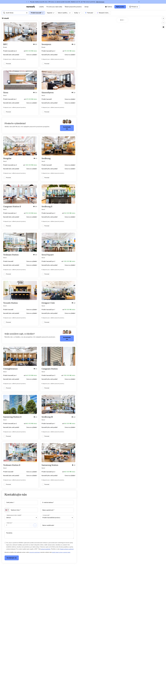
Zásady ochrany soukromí (66, 549)
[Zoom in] (163, 18)
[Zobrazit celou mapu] (163, 27)
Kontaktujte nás (67, 128)
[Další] (28, 2)
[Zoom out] (163, 22)
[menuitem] (41, 6)
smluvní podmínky (45, 549)
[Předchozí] (27, 2)
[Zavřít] (139, 2)
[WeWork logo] (30, 6)
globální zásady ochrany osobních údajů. (61, 552)
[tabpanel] (39, 252)
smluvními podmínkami (34, 552)
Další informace (100, 2)
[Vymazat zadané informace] (27, 13)
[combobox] (7, 510)
